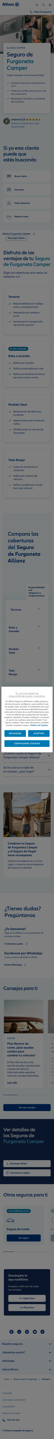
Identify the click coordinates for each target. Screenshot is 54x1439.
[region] (27, 719)
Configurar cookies (27, 743)
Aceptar (39, 733)
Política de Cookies (39, 725)
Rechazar (15, 733)
